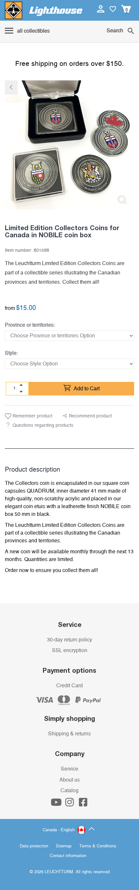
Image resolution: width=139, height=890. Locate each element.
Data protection (34, 846)
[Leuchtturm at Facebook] (83, 804)
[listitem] (69, 145)
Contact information (68, 856)
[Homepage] (43, 10)
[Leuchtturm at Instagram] (70, 804)
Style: (11, 353)
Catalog (69, 790)
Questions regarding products (43, 425)
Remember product (31, 416)
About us (69, 780)
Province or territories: (30, 325)
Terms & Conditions (97, 846)
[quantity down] (21, 391)
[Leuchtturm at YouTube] (57, 804)
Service (69, 769)
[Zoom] (122, 199)
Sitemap (63, 846)
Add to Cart (86, 388)
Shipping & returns (69, 733)
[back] (11, 87)
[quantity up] (21, 385)
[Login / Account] (101, 8)
